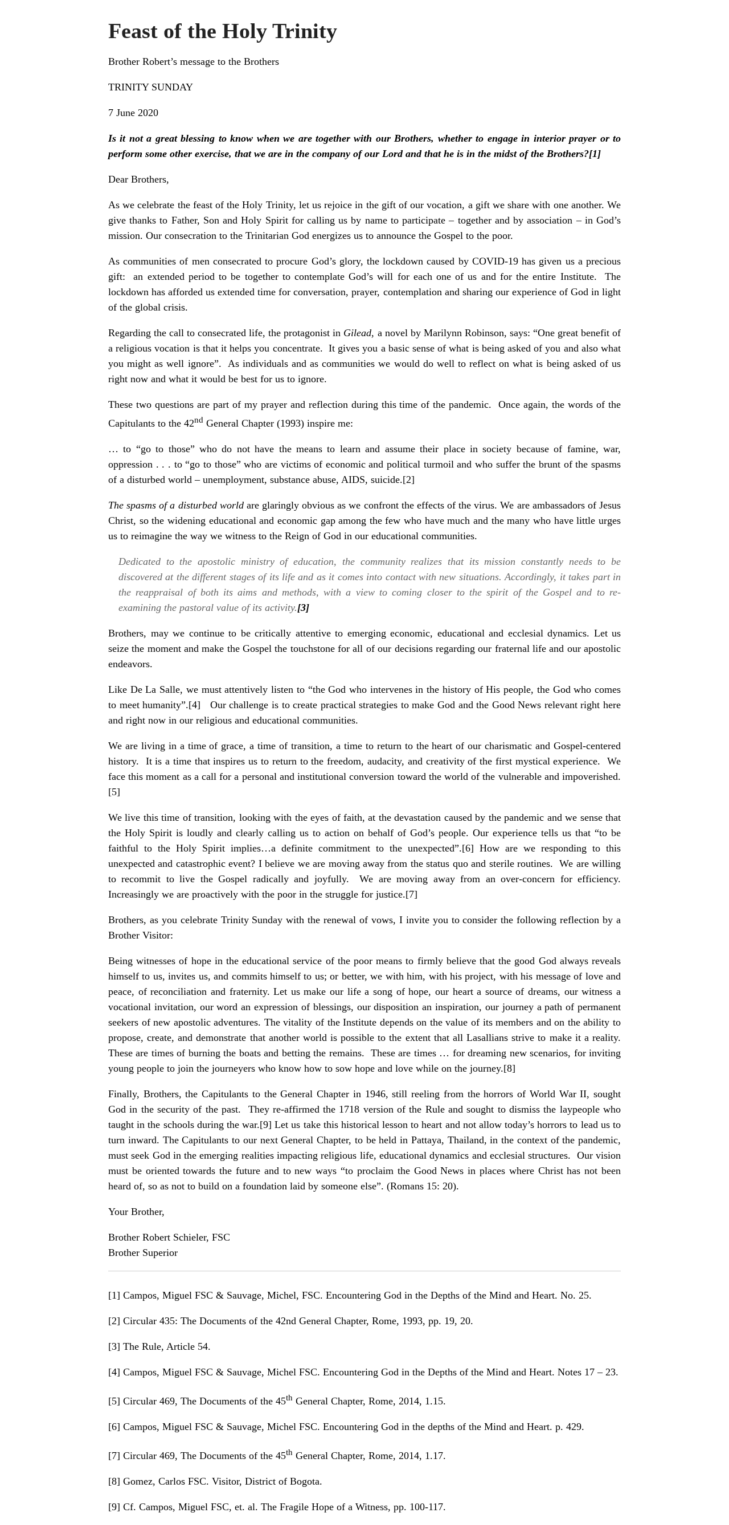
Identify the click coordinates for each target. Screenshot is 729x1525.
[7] (411, 894)
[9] (266, 1124)
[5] (114, 791)
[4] (194, 704)
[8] (509, 1068)
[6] (468, 848)
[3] (114, 1346)
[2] (409, 479)
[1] (595, 153)
